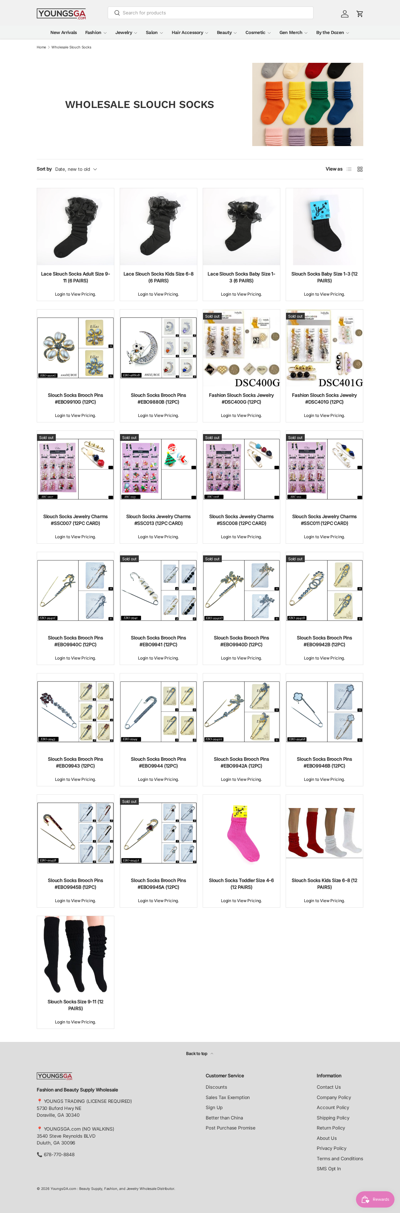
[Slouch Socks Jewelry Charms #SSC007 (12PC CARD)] (75, 469)
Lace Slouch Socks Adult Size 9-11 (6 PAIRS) (75, 277)
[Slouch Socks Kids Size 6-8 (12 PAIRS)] (324, 833)
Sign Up (214, 1107)
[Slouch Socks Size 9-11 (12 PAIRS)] (75, 954)
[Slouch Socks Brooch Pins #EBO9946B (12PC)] (324, 711)
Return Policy (331, 1128)
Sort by (44, 169)
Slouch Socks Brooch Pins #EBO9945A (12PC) (158, 884)
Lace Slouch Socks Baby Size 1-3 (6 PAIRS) (241, 277)
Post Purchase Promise (230, 1128)
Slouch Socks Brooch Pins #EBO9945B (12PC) (75, 884)
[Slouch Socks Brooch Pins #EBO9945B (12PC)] (75, 833)
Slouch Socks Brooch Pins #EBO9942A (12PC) (241, 762)
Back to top (197, 1053)
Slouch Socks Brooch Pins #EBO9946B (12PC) (324, 762)
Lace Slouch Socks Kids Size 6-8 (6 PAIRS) (159, 277)
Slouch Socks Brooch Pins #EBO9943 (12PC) (75, 762)
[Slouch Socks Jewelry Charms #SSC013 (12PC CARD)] (158, 469)
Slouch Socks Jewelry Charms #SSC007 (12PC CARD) (75, 520)
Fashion (93, 32)
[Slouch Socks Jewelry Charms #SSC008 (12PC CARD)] (241, 469)
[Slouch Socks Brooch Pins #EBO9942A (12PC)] (241, 711)
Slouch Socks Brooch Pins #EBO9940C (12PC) (75, 641)
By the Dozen (330, 32)
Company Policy (334, 1097)
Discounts (216, 1087)
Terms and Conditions (340, 1158)
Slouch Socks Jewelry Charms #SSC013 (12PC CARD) (158, 520)
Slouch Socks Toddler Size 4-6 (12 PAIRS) (241, 884)
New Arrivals (63, 32)
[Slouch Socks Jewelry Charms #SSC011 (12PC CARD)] (324, 469)
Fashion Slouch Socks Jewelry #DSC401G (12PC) (324, 398)
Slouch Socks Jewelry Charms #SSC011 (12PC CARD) (324, 520)
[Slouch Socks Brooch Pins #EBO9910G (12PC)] (75, 348)
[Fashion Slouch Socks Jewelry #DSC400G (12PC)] (241, 348)
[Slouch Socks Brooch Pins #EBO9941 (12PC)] (158, 590)
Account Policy (333, 1107)
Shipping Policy (333, 1118)
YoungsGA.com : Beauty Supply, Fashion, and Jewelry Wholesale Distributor (112, 1189)
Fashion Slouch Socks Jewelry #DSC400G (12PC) (241, 398)
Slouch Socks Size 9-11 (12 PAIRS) (76, 1005)
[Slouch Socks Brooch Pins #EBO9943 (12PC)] (75, 711)
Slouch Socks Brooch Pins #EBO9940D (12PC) (241, 641)
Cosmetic (255, 32)
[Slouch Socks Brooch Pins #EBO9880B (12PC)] (158, 348)
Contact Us (329, 1087)
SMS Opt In (329, 1168)
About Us (327, 1138)
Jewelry (123, 32)
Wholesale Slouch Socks (71, 47)
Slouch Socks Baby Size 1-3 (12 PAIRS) (324, 277)
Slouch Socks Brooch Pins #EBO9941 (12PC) (158, 641)
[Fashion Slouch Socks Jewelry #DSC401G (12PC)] (324, 348)
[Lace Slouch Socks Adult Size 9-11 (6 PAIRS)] (75, 226)
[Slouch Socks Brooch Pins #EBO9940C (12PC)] (75, 590)
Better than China (224, 1118)
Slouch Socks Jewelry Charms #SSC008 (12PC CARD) (241, 520)
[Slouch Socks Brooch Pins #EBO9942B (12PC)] (324, 590)
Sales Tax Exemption (228, 1097)
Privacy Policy (331, 1148)
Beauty (224, 32)
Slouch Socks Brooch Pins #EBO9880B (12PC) (158, 398)
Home (41, 47)
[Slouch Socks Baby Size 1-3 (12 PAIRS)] (324, 226)
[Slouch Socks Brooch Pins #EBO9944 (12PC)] (158, 711)
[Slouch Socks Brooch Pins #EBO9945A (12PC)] (158, 833)
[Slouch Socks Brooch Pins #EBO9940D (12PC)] (241, 590)
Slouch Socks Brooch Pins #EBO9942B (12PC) (324, 641)
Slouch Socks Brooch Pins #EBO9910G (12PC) (75, 398)
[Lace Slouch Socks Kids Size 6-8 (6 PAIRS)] (158, 226)
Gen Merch (291, 32)
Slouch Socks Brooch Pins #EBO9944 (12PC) (158, 762)
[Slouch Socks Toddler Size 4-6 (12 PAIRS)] (241, 833)
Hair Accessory (187, 32)
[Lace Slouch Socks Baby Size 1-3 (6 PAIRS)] (241, 226)
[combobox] (210, 13)
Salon (152, 32)
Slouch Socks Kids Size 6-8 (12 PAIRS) (324, 884)
